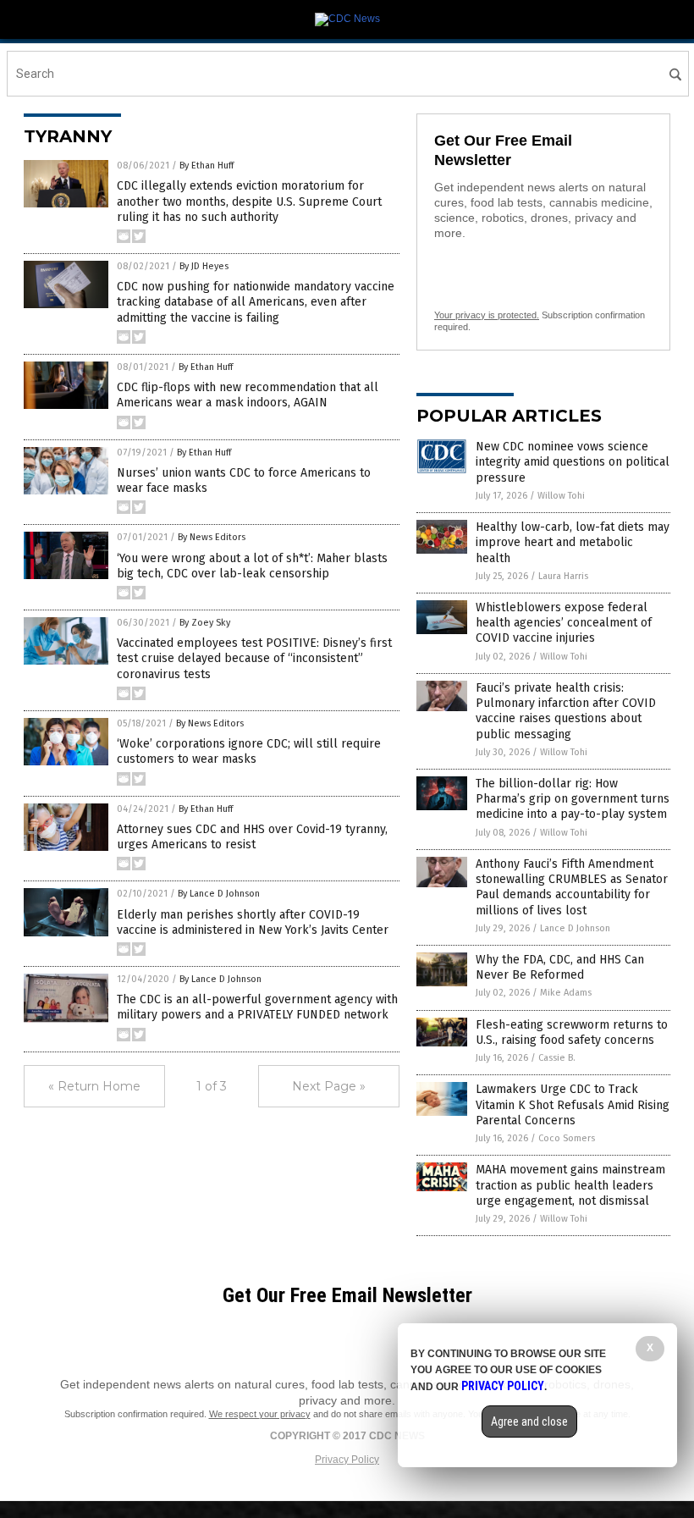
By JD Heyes (204, 266)
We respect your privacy (260, 1414)
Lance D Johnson (575, 928)
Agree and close (529, 1421)
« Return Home (94, 1086)
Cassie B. (557, 1057)
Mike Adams (566, 992)
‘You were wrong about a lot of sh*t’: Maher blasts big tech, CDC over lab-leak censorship (252, 566)
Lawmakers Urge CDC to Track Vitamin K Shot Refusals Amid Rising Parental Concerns (572, 1104)
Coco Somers (566, 1138)
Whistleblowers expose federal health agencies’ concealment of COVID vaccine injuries (564, 622)
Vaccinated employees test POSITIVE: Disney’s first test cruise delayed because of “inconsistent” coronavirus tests (254, 658)
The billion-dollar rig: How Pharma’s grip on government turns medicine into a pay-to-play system (572, 798)
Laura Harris (563, 576)
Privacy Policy (347, 1460)
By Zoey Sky (204, 622)
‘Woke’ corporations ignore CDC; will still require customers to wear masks (249, 751)
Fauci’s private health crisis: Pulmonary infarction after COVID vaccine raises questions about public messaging (566, 711)
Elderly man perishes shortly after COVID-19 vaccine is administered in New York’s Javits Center (252, 922)
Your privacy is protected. (486, 315)
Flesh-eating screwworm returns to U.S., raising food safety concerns (572, 1032)
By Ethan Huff (206, 165)
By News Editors (211, 537)
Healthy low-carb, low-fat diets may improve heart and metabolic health (572, 542)
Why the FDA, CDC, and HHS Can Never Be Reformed (560, 967)
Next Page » (329, 1086)
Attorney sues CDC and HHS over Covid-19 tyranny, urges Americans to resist (252, 837)
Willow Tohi (561, 495)
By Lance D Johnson (219, 893)
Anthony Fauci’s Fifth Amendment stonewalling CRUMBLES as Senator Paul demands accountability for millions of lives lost (572, 887)
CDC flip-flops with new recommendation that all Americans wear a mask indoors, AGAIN (247, 395)
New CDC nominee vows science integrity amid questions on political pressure (572, 461)
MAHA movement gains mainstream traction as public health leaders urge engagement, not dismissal (570, 1184)
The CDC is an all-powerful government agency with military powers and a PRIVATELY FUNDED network (257, 1007)
